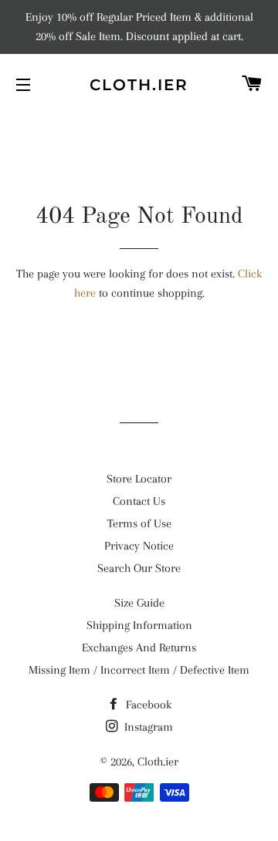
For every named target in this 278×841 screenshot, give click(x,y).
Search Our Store (139, 568)
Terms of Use (139, 523)
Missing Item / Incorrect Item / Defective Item (139, 670)
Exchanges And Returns (139, 647)
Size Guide (139, 603)
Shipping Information (139, 625)
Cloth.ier (139, 85)
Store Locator (139, 479)
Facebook (147, 704)
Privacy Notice (139, 546)
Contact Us (139, 501)
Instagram (147, 727)
